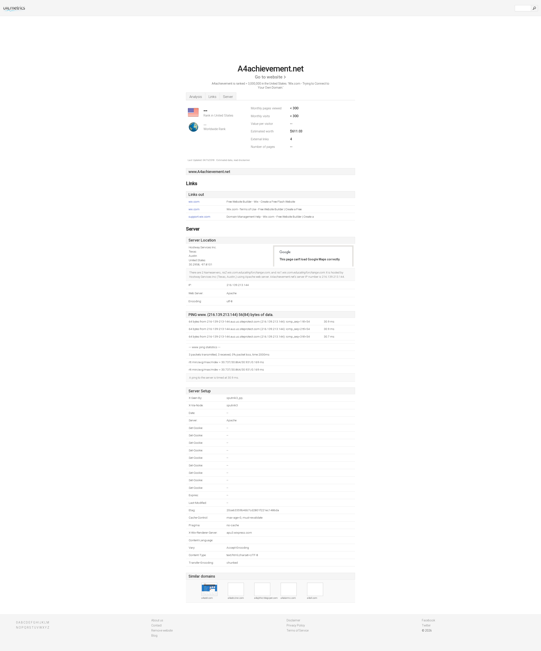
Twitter (426, 625)
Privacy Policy (296, 625)
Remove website (162, 630)
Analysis (195, 97)
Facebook (428, 620)
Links (212, 97)
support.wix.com (199, 216)
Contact (156, 625)
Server (228, 97)
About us (157, 620)
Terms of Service (298, 630)
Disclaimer (293, 620)
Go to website (269, 77)
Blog (154, 635)
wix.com (194, 201)
